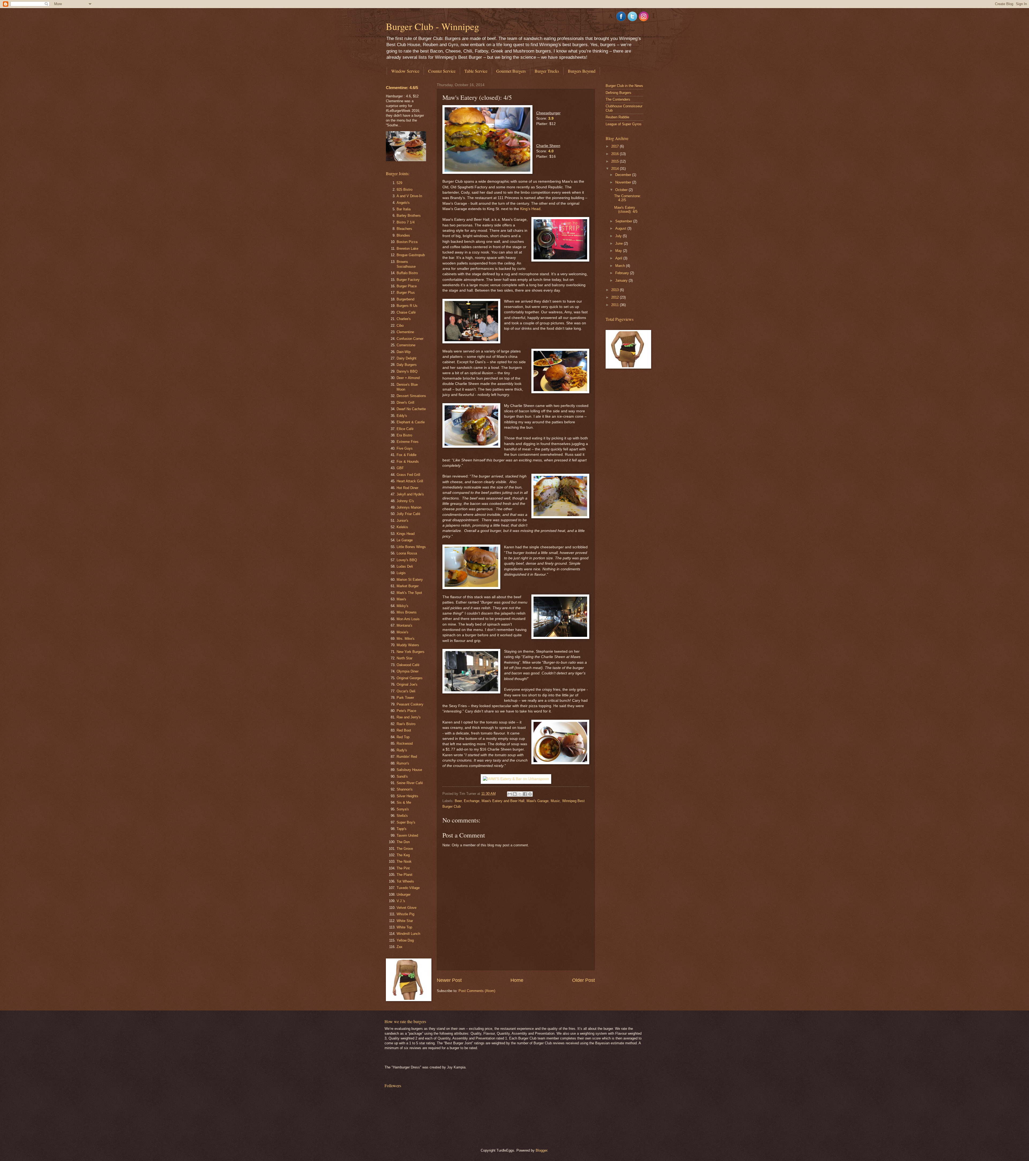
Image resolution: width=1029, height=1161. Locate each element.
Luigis (401, 573)
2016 (615, 154)
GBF (400, 468)
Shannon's (405, 789)
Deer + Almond (408, 378)
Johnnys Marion (409, 507)
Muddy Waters (408, 645)
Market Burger (408, 586)
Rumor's (403, 763)
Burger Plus (406, 293)
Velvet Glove (406, 908)
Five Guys (405, 448)
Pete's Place (406, 711)
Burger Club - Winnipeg (432, 26)
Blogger (541, 1150)
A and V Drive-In (409, 196)
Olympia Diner (408, 671)
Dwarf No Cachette (411, 409)
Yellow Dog (405, 940)
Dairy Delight (406, 358)
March (620, 266)
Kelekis (402, 527)
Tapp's (402, 829)
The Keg (403, 855)
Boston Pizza (407, 242)
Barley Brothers (409, 216)
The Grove (405, 849)
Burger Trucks (547, 71)
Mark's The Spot (409, 593)
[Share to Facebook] (525, 794)
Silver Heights (407, 796)
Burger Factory (408, 280)
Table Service (475, 71)
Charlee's (404, 319)
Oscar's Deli (406, 691)
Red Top (403, 737)
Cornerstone (406, 345)
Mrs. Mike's (406, 639)
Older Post (583, 980)
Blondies (403, 235)
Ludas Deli (405, 566)
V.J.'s (401, 901)
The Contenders (618, 99)
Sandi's (402, 776)
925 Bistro (404, 190)
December (623, 175)
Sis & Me (404, 802)
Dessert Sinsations (411, 396)
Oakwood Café (408, 665)
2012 (615, 297)
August (621, 228)
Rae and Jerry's (409, 717)
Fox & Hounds (408, 462)
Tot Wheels (405, 881)
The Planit (404, 875)
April (619, 258)
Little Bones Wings (411, 547)
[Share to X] (520, 794)
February (622, 273)
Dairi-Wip (404, 352)
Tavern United (407, 835)
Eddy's (402, 416)
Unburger (404, 894)
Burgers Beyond (581, 71)
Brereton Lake (407, 249)
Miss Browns (407, 612)
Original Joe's (407, 684)
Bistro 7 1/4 (406, 222)
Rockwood (405, 743)
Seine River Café (410, 783)
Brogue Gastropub (411, 255)
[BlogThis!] (514, 794)
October (622, 190)
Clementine (405, 332)
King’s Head (530, 209)
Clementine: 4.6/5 (402, 87)
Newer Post (449, 980)
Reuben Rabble (617, 117)
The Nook (404, 861)
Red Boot (404, 730)
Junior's (402, 521)
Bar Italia (404, 209)
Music (555, 801)
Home (516, 980)
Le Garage (405, 540)
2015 (615, 161)
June (619, 243)
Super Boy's (406, 822)
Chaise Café (406, 312)
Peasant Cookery (410, 704)
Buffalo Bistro (407, 273)
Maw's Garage (538, 801)
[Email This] (509, 794)
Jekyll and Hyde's (410, 494)
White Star (405, 921)
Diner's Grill (405, 403)
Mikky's (402, 606)
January (622, 280)
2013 (615, 290)
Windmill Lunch (408, 934)
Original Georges (410, 678)
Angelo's (403, 203)
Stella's (402, 816)
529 (399, 183)
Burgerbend (405, 299)
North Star (404, 658)
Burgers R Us (407, 306)
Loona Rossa (407, 553)
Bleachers (404, 229)
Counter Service (442, 71)
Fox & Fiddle (406, 455)
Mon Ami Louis (408, 619)
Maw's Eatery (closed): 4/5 (625, 209)
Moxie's (402, 632)
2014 (615, 169)
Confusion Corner (410, 339)
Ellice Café (405, 429)
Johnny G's (405, 501)
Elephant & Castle (411, 422)
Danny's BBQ (407, 371)
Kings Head (406, 534)
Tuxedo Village (408, 888)
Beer (458, 801)
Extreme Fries (408, 442)
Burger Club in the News (624, 86)
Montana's (404, 625)
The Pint (403, 868)
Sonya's (403, 809)
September (624, 221)
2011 (615, 305)
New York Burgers (410, 652)
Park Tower (405, 698)
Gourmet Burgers (511, 71)
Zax (399, 947)
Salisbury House (409, 770)
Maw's (401, 599)
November (623, 182)
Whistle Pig (405, 914)
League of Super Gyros (624, 124)
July (619, 236)
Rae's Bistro (406, 724)
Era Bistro (404, 435)
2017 (615, 146)
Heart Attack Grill (410, 481)
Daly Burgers (407, 365)
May (619, 251)
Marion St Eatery (410, 580)
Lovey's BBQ (407, 560)
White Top (404, 927)
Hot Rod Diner (407, 488)
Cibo (400, 326)
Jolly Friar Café (408, 514)
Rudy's (402, 750)
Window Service (405, 71)
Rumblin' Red (407, 757)
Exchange (471, 801)
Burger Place (407, 286)
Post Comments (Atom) (476, 991)
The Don (403, 842)
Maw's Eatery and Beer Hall (503, 801)
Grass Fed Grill (408, 475)
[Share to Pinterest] (530, 794)
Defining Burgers (618, 93)
